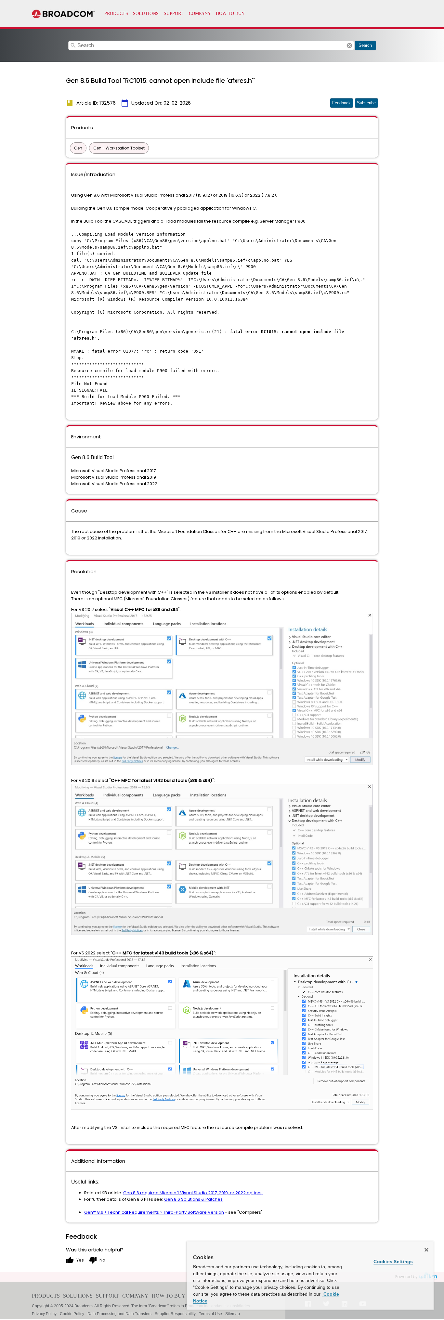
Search (365, 45)
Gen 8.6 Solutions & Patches (193, 1199)
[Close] (426, 1250)
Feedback (341, 102)
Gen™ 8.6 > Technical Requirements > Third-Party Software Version (154, 1212)
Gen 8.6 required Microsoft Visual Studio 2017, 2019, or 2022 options (193, 1193)
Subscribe (366, 102)
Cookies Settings (393, 1261)
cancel (349, 45)
